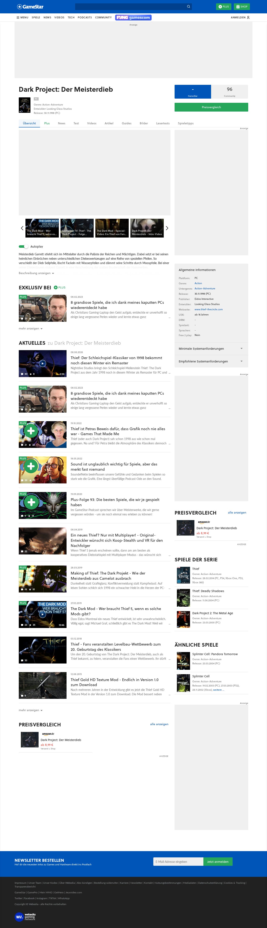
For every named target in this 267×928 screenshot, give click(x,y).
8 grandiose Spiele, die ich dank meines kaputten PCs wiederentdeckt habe (117, 305)
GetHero (59, 892)
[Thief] (183, 576)
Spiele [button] (36, 17)
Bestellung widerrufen (106, 883)
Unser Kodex (50, 883)
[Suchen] (188, 6)
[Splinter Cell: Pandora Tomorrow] (183, 661)
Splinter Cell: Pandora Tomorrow (215, 654)
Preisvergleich (211, 107)
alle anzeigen (159, 724)
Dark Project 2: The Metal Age (212, 613)
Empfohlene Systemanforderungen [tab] (203, 361)
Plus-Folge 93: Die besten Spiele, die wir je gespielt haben (115, 502)
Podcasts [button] (85, 17)
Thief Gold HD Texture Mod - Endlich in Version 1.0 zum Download (115, 682)
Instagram (42, 898)
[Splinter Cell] (183, 683)
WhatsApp (64, 898)
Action (198, 283)
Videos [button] (59, 17)
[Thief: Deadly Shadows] (183, 598)
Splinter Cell (201, 676)
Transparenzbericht (25, 886)
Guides (126, 123)
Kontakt (148, 883)
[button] (22, 17)
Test (76, 123)
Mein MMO (45, 892)
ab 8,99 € (47, 745)
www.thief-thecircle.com (209, 309)
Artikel (109, 123)
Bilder (144, 123)
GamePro (32, 892)
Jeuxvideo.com (73, 892)
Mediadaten (189, 883)
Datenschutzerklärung (210, 883)
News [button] (47, 17)
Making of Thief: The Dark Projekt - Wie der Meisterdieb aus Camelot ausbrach (108, 576)
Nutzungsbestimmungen (168, 883)
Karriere (124, 883)
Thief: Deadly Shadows (208, 591)
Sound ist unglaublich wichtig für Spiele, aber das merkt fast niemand (114, 466)
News (61, 123)
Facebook (29, 898)
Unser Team (34, 883)
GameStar (20, 892)
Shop (244, 6)
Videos (91, 123)
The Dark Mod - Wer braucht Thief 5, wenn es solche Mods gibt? (116, 611)
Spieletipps (186, 123)
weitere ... (218, 690)
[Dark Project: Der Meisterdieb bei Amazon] (30, 741)
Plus (226, 6)
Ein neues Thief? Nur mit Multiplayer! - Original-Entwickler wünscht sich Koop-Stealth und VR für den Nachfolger (117, 540)
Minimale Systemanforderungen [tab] (201, 348)
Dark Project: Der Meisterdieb (61, 740)
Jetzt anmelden (218, 861)
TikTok (52, 898)
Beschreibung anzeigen (34, 273)
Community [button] (103, 17)
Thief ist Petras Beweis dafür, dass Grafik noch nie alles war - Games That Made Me (118, 431)
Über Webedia (67, 883)
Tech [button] (71, 17)
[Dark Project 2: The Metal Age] (183, 620)
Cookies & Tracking (234, 883)
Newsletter (136, 883)
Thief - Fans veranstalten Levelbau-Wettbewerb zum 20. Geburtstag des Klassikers (116, 647)
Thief (195, 569)
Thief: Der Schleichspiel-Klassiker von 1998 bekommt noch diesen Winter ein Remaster (116, 360)
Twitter (18, 898)
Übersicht (29, 123)
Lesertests (163, 123)
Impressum (20, 883)
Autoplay (36, 246)
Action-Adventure (205, 288)
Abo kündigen (84, 883)
